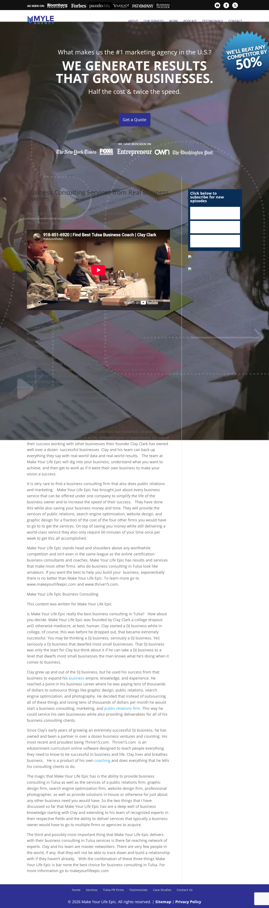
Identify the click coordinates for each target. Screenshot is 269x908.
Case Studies (162, 890)
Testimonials (212, 21)
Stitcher (215, 227)
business (76, 678)
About (133, 21)
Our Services (154, 21)
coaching (102, 760)
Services (92, 890)
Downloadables (215, 241)
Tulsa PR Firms (113, 890)
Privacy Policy (188, 901)
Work (173, 21)
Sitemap (163, 901)
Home (76, 890)
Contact (235, 21)
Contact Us (185, 890)
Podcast (190, 21)
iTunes (215, 213)
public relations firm (122, 708)
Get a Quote (134, 119)
